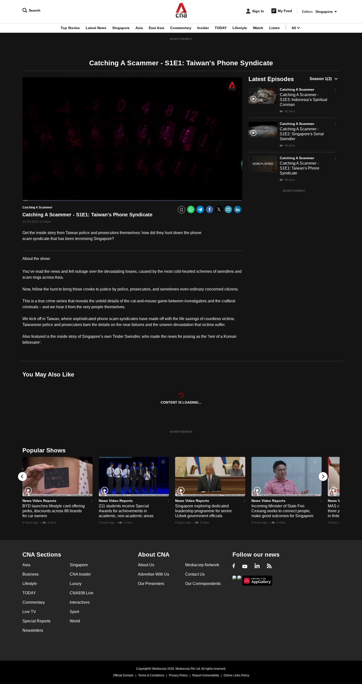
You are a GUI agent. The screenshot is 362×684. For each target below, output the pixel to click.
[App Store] (239, 580)
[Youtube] (244, 566)
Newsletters (32, 630)
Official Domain (123, 675)
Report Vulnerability (205, 675)
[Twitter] (219, 209)
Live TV (29, 612)
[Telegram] (200, 209)
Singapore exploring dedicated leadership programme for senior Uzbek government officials (203, 511)
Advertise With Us (153, 574)
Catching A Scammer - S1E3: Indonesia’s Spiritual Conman (303, 100)
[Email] (228, 209)
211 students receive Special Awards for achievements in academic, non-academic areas (126, 511)
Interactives (80, 602)
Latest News (96, 28)
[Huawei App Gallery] (257, 581)
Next (323, 476)
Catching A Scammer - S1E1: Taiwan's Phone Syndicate (299, 168)
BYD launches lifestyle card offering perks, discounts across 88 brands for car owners (53, 511)
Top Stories (70, 28)
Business (30, 574)
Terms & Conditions (151, 675)
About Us (146, 565)
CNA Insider (80, 574)
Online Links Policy (236, 675)
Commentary (180, 28)
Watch (258, 28)
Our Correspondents (203, 583)
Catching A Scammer (297, 89)
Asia (139, 28)
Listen (274, 28)
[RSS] (269, 566)
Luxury (76, 583)
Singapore (121, 28)
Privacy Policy (178, 675)
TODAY (221, 28)
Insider (203, 28)
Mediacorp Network (202, 565)
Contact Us (195, 574)
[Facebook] (209, 209)
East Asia (156, 28)
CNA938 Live (81, 593)
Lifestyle (239, 28)
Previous (22, 476)
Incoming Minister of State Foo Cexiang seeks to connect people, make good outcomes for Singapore (282, 511)
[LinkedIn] (237, 209)
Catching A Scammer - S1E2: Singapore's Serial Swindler (302, 134)
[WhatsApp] (191, 209)
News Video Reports (39, 501)
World (75, 621)
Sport (74, 612)
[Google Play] (234, 580)
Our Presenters (151, 583)
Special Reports (36, 621)
